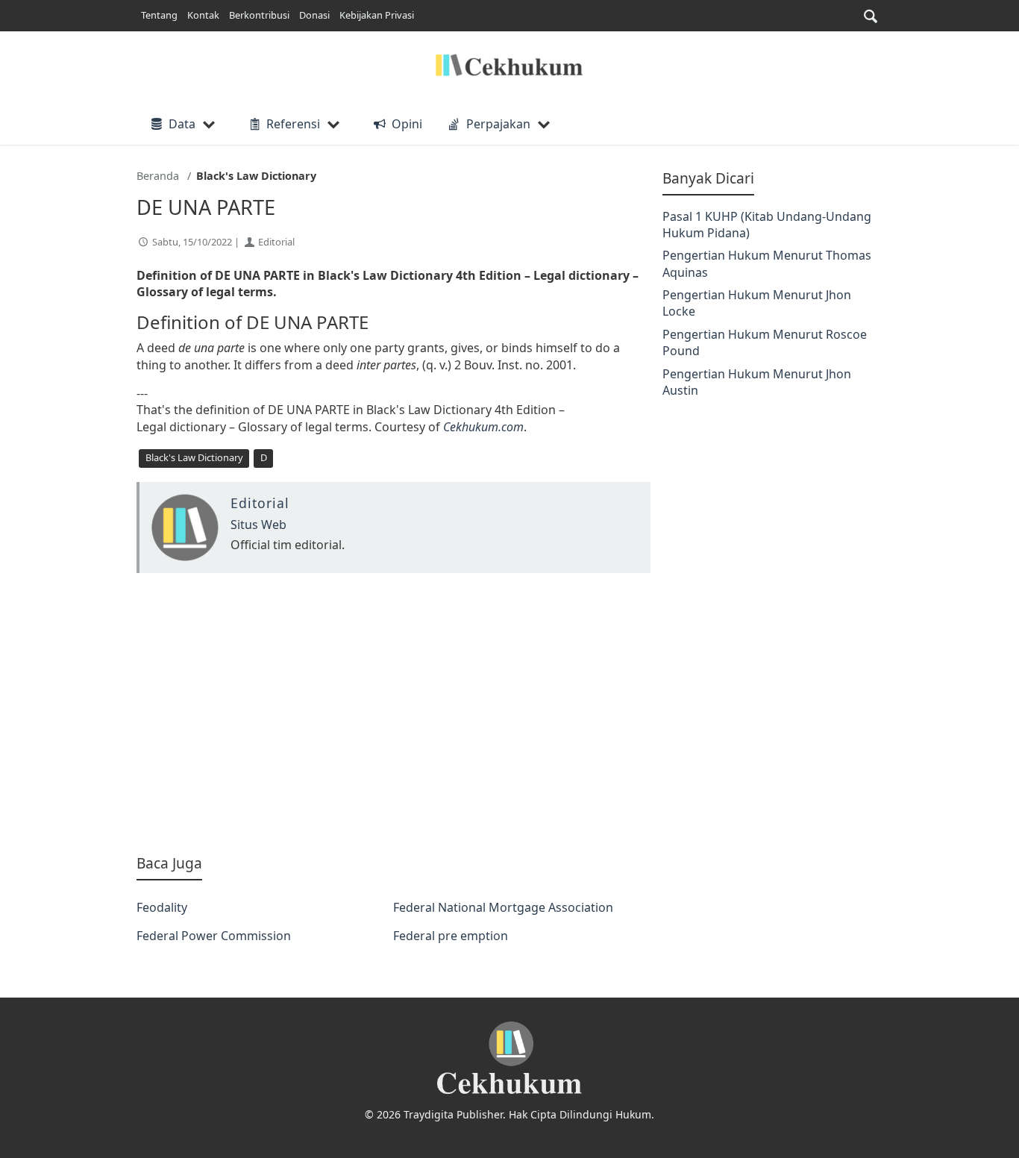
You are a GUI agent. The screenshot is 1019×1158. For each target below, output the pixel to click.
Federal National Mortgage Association (503, 907)
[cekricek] (509, 1058)
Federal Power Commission (214, 935)
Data (182, 124)
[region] (393, 713)
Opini (406, 124)
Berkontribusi (259, 15)
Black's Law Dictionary (194, 457)
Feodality (162, 907)
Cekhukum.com (483, 427)
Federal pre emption (450, 935)
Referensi (293, 124)
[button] (870, 16)
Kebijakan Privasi (376, 15)
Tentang (159, 15)
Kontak (203, 15)
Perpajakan (498, 124)
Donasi (314, 15)
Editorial (276, 241)
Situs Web (258, 524)
